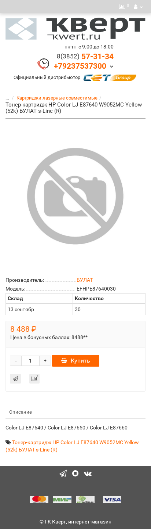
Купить (80, 360)
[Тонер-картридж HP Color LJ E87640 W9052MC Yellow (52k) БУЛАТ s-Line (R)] (75, 196)
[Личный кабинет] (138, 6)
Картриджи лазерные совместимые (56, 98)
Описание (20, 412)
